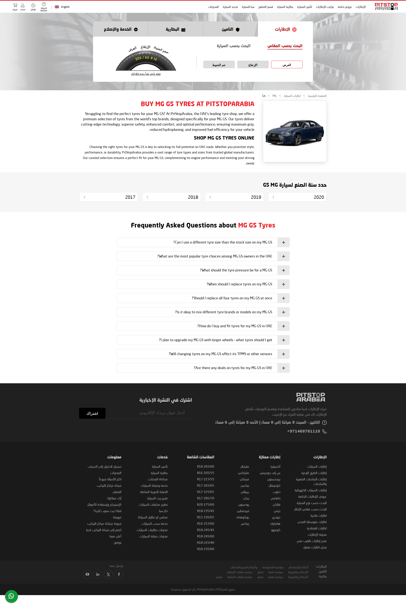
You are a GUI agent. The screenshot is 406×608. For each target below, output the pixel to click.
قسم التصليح (266, 6)
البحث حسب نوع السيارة (312, 503)
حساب (22, 9)
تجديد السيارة (230, 6)
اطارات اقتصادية (317, 528)
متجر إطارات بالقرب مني (312, 541)
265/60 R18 (205, 466)
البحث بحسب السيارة (234, 46)
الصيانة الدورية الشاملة (154, 492)
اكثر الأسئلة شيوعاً (110, 479)
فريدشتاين (243, 511)
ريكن (246, 498)
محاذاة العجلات (158, 479)
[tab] (203, 242)
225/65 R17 (205, 492)
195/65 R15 (205, 517)
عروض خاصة (345, 6)
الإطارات (361, 6)
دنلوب (276, 492)
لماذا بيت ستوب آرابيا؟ (107, 511)
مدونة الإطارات (317, 534)
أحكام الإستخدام (298, 567)
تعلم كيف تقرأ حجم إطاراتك (146, 74)
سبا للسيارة (248, 6)
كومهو (275, 530)
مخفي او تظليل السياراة (153, 517)
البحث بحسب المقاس (285, 46)
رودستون (243, 504)
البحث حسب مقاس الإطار (310, 509)
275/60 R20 (205, 504)
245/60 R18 (205, 536)
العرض (287, 65)
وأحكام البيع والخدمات (243, 567)
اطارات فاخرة (318, 515)
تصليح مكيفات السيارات (153, 504)
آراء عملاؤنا (114, 498)
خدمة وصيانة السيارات (154, 485)
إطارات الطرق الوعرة (314, 473)
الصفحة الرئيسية (317, 95)
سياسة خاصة (275, 572)
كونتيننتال (274, 485)
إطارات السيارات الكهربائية (311, 490)
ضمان (219, 577)
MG (274, 95)
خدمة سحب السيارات (154, 523)
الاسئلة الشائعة (43, 9)
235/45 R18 (205, 511)
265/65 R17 (205, 485)
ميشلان (244, 479)
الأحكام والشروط (298, 572)
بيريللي (245, 492)
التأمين (227, 29)
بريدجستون (273, 479)
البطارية (172, 29)
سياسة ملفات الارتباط (239, 572)
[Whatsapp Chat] (11, 596)
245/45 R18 (205, 530)
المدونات (213, 6)
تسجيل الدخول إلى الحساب (104, 466)
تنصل (260, 572)
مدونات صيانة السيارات (154, 536)
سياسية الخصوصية (273, 567)
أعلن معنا (115, 536)
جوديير (276, 517)
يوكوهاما (243, 517)
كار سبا (163, 511)
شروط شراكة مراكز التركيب (104, 523)
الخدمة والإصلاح (118, 29)
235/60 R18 (205, 549)
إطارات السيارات (317, 466)
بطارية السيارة (285, 6)
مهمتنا (117, 517)
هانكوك (275, 523)
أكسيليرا (275, 466)
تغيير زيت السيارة (157, 498)
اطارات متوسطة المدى (312, 522)
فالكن (276, 504)
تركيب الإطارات (325, 6)
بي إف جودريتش (270, 473)
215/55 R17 (205, 479)
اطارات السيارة (292, 95)
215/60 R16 (205, 523)
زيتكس (245, 523)
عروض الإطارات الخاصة (312, 496)
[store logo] (385, 6)
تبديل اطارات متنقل (315, 547)
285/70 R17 (205, 498)
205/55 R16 (205, 473)
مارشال (244, 466)
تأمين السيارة (304, 6)
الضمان (117, 492)
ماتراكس (243, 473)
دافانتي (275, 498)
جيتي (277, 511)
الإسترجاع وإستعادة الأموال (104, 504)
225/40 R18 (205, 542)
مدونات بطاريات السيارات (152, 530)
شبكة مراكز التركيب (109, 485)
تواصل (117, 542)
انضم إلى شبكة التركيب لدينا (103, 530)
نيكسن (245, 485)
